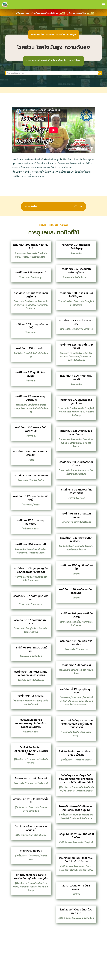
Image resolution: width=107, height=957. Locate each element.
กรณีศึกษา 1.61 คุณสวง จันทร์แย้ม (31, 649)
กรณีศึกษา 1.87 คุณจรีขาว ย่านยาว (30, 622)
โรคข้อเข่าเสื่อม (65, 546)
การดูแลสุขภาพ (32, 60)
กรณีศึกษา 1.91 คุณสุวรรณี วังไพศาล (76, 615)
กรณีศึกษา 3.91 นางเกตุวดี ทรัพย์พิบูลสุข (76, 246)
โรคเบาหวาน (41, 305)
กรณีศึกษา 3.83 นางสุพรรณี (30, 272)
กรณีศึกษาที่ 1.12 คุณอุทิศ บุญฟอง (76, 691)
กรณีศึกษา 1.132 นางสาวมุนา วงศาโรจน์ (31, 522)
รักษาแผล (77, 815)
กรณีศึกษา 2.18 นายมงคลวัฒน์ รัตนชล (76, 463)
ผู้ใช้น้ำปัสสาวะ (20, 759)
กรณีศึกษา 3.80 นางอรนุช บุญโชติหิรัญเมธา (76, 294)
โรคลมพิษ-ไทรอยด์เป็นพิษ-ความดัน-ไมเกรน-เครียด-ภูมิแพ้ (76, 808)
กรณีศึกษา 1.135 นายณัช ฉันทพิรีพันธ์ (30, 498)
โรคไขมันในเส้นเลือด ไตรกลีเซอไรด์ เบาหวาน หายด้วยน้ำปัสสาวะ (31, 751)
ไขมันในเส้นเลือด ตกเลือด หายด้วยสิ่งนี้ (31, 828)
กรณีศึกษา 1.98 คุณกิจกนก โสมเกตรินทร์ (76, 591)
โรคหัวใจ (22, 680)
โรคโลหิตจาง (69, 791)
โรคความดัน (37, 34)
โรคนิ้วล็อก (18, 353)
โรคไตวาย (30, 308)
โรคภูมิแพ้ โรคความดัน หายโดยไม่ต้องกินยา (76, 835)
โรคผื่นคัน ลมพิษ (77, 408)
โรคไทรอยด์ (33, 704)
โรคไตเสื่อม (37, 656)
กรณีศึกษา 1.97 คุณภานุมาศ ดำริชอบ (30, 597)
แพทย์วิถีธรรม (75, 60)
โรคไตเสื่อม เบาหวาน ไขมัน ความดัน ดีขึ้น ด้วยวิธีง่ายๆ (76, 859)
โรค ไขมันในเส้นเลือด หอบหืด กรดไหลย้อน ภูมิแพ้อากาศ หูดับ (30, 876)
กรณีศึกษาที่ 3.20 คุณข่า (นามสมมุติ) (76, 377)
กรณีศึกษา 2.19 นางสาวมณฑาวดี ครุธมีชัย (31, 453)
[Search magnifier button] (99, 73)
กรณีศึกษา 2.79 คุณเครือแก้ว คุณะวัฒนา (76, 401)
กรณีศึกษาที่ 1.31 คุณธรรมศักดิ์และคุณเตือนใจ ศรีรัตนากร (30, 673)
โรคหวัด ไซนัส (78, 412)
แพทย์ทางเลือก (60, 60)
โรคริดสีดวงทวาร (82, 277)
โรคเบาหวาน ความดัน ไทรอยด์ (31, 778)
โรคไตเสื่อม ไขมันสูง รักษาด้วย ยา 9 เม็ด (76, 911)
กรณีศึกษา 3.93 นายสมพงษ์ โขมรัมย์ (30, 246)
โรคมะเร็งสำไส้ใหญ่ (34, 577)
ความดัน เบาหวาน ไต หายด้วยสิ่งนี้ (30, 800)
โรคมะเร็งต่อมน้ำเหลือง (36, 549)
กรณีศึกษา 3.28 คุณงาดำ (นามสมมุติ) (76, 346)
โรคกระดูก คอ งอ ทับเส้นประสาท (74, 353)
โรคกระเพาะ (20, 253)
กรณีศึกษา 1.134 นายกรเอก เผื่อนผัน (76, 515)
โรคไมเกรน (87, 818)
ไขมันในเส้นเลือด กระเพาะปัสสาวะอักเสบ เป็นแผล (76, 753)
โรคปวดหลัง (32, 253)
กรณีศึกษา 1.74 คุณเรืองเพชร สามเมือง (76, 642)
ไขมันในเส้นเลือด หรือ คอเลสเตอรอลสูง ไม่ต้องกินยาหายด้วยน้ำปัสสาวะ (31, 723)
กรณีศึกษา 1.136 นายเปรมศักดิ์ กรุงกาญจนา (76, 491)
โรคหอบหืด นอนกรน (28, 887)
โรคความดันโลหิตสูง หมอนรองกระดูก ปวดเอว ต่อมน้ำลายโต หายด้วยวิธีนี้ (76, 723)
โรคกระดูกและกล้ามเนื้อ (70, 622)
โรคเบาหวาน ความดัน (31, 851)
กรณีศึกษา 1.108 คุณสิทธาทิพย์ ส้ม (76, 567)
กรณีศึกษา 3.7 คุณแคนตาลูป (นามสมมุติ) (30, 398)
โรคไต (41, 480)
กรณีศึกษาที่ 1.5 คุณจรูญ (30, 696)
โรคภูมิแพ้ (65, 818)
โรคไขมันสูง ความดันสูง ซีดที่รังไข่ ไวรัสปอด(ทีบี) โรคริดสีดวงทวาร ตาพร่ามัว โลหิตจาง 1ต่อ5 (76, 778)
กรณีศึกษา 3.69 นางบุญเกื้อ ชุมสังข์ (31, 326)
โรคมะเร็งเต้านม (31, 632)
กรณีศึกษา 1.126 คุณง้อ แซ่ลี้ (30, 544)
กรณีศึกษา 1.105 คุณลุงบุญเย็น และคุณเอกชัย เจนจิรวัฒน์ (31, 570)
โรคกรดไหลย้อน (35, 883)
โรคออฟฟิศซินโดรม (78, 443)
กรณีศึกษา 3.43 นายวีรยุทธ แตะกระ (76, 322)
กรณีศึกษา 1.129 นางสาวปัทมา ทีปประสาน (76, 539)
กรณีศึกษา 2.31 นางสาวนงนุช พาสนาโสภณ (76, 432)
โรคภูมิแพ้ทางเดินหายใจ (36, 628)
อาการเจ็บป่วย (47, 60)
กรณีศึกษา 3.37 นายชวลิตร (31, 348)
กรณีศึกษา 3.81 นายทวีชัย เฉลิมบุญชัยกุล (31, 294)
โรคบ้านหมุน (36, 277)
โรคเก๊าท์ (31, 305)
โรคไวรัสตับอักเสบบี (78, 704)
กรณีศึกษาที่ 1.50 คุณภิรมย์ (76, 665)
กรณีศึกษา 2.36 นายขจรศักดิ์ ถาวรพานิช (30, 429)
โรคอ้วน (50, 34)
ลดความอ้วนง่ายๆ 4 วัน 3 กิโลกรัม (76, 887)
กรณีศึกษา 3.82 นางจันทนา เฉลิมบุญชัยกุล (76, 270)
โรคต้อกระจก (31, 301)
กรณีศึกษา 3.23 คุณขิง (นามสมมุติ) (30, 374)
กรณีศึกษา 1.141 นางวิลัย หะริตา (31, 475)
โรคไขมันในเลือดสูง (66, 34)
